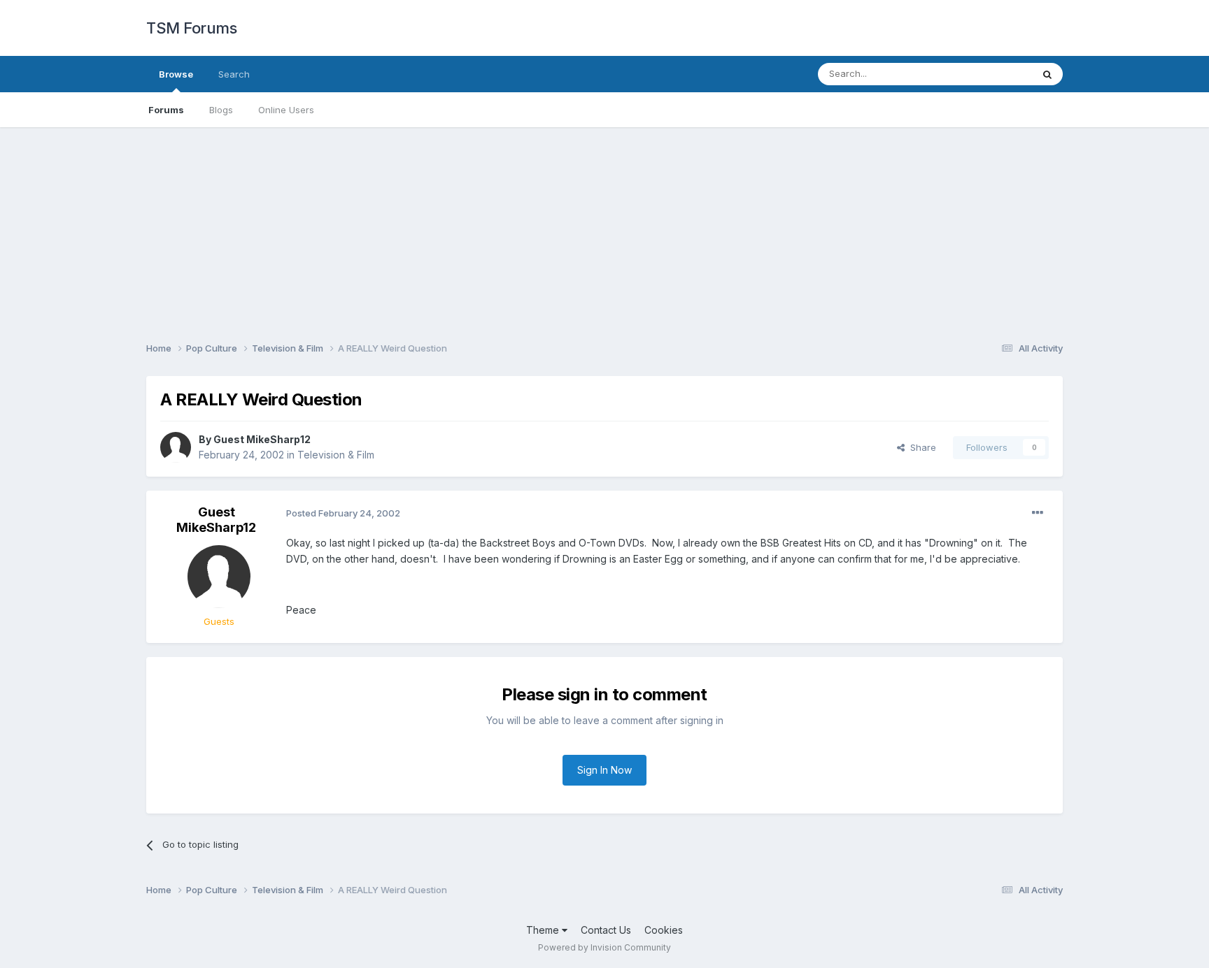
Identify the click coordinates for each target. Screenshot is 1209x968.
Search (234, 74)
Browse (176, 74)
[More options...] (1038, 513)
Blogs (221, 109)
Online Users (286, 109)
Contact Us (606, 930)
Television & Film (335, 455)
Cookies (663, 930)
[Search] (1047, 74)
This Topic (991, 73)
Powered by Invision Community (604, 947)
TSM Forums (191, 28)
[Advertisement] (604, 225)
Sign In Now (604, 770)
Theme (544, 930)
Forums (166, 109)
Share (920, 447)
